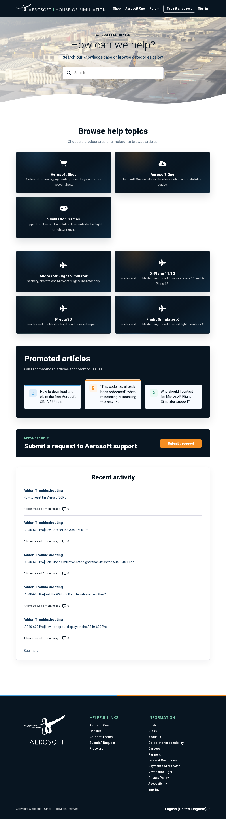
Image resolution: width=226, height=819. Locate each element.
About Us (154, 737)
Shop (117, 8)
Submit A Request (102, 743)
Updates (96, 731)
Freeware (96, 748)
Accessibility (157, 783)
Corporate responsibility (166, 743)
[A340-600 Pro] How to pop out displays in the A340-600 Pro (65, 627)
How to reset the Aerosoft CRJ (45, 497)
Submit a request (179, 8)
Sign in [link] (203, 8)
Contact (153, 725)
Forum (154, 8)
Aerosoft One (135, 8)
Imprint (153, 789)
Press (152, 731)
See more (31, 651)
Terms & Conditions (162, 760)
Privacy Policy (158, 778)
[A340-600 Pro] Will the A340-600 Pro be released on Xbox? (65, 594)
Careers (154, 748)
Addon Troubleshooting (43, 491)
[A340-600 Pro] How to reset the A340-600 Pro (56, 530)
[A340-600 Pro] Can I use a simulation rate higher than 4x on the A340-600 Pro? (79, 562)
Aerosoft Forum (101, 737)
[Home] (60, 7)
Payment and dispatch (164, 766)
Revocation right (160, 772)
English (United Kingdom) (186, 809)
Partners (154, 754)
